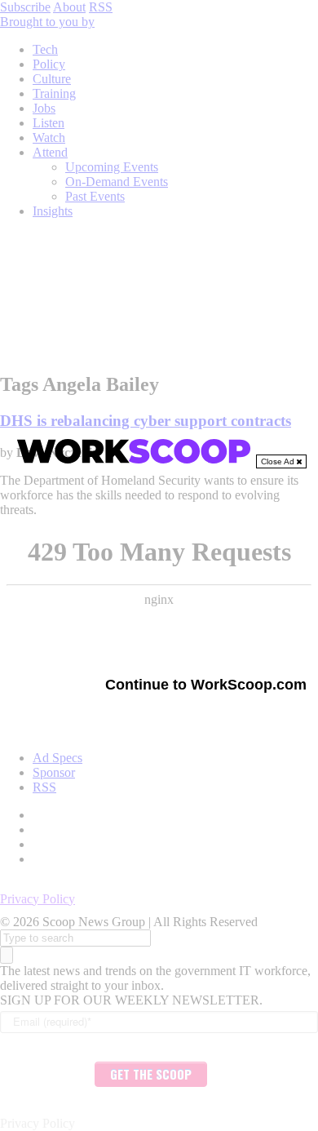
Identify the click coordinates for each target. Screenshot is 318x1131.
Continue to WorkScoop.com (206, 684)
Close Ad (279, 461)
